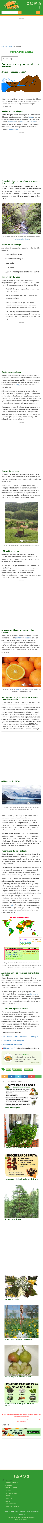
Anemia (8, 1496)
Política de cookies (21, 1520)
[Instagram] (24, 1477)
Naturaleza (9, 46)
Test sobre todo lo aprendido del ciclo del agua (20, 1036)
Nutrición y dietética (12, 1483)
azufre (12, 905)
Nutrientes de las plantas (21, 239)
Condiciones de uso (14, 1517)
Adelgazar (9, 1485)
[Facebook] (14, 1477)
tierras (33, 122)
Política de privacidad (28, 1517)
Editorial (26, 1054)
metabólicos (13, 129)
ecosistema (17, 1069)
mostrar (14, 59)
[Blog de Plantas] (28, 1477)
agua (31, 117)
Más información (9, 1048)
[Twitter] (21, 1477)
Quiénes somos (11, 1504)
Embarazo (9, 1498)
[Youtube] (17, 1477)
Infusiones (9, 1491)
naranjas (18, 689)
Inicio (3, 46)
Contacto (9, 1501)
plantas (18, 638)
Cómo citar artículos (12, 1506)
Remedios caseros (12, 1493)
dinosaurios (33, 994)
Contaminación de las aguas (13, 1040)
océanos (23, 122)
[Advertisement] (21, 32)
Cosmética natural (11, 1487)
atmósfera (12, 122)
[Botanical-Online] (12, 5)
